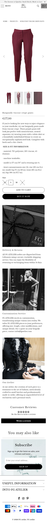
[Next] (43, 56)
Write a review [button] (23, 421)
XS (5, 182)
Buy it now (23, 196)
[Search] (38, 6)
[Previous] (4, 56)
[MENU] (1, 6)
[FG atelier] (23, 6)
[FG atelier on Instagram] (23, 498)
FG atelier (22, 520)
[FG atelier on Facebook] (19, 498)
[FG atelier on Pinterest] (28, 498)
